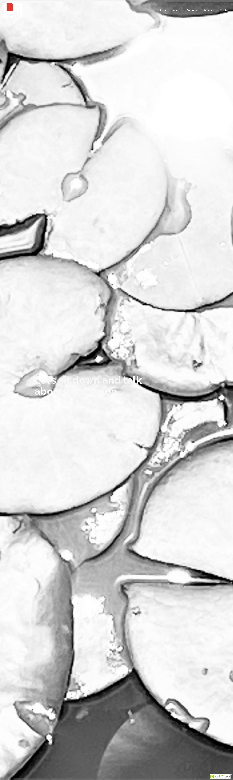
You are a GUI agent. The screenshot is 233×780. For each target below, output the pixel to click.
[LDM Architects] (13, 10)
